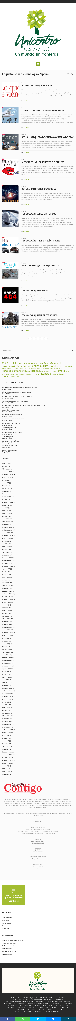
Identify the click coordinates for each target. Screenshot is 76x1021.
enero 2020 (5, 655)
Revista (60, 370)
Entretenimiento (7, 917)
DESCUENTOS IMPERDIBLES (23, 1011)
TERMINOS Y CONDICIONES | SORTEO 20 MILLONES (18, 397)
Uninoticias (26, 101)
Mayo (32, 368)
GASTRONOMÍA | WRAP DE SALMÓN (13, 419)
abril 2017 (5, 744)
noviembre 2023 (7, 530)
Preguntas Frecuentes (9, 943)
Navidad (56, 368)
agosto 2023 (6, 538)
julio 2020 (5, 638)
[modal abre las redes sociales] (68, 1019)
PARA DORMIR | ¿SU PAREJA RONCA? (40, 265)
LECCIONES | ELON (7, 437)
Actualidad (12, 363)
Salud (67, 371)
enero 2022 (5, 588)
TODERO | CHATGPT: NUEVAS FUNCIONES (42, 110)
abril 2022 (5, 580)
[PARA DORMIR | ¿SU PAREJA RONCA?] (10, 270)
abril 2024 (5, 516)
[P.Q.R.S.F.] (13, 895)
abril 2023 (5, 549)
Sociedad (12, 374)
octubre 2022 (6, 563)
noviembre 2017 (7, 724)
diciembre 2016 (7, 752)
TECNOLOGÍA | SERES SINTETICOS (38, 214)
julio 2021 (5, 605)
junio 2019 (5, 674)
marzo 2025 (6, 488)
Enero (65, 366)
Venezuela (16, 376)
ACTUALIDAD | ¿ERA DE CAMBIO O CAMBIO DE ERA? (47, 137)
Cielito (62, 1007)
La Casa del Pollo (43, 1007)
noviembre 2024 (7, 497)
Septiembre (5, 374)
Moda (42, 368)
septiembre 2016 (7, 760)
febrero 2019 (6, 683)
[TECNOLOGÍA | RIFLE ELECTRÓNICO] (10, 320)
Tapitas (54, 1007)
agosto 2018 (6, 699)
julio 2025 (5, 480)
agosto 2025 (6, 477)
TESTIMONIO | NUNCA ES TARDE (12, 432)
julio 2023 (5, 541)
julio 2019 (5, 671)
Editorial (60, 366)
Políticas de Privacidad (9, 946)
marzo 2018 (6, 713)
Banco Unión (10, 1007)
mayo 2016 (5, 771)
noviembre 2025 (7, 472)
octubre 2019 (6, 663)
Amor (26, 363)
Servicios (5, 926)
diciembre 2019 (7, 658)
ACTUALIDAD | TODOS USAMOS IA (38, 189)
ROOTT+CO (59, 1009)
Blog (44, 1005)
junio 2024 (5, 511)
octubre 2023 (6, 533)
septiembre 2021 (7, 599)
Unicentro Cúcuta (57, 374)
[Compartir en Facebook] (7, 1019)
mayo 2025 (5, 483)
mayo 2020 (5, 644)
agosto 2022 (6, 569)
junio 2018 (5, 705)
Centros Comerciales (9, 366)
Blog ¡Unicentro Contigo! (20, 999)
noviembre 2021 (7, 594)
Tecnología (21, 374)
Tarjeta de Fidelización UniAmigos (38, 1003)
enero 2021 (5, 621)
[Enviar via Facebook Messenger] (53, 1019)
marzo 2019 (6, 680)
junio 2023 (5, 544)
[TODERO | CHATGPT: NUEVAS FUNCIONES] (10, 115)
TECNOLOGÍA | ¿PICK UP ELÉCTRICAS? (40, 240)
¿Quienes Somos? (7, 948)
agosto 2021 (6, 602)
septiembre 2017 (7, 730)
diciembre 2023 (7, 527)
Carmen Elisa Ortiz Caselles (35, 363)
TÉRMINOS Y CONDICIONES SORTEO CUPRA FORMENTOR (19, 388)
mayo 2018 (5, 707)
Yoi (28, 1009)
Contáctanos (59, 999)
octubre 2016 (6, 757)
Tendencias (29, 374)
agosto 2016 (6, 763)
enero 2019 (5, 685)
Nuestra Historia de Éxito (48, 997)
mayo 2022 (5, 577)
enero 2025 (5, 491)
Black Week (38, 1011)
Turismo (35, 374)
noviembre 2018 (7, 691)
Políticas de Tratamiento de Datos (12, 940)
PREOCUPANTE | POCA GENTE (11, 423)
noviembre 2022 (7, 560)
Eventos (70, 366)
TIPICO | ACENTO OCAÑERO (10, 441)
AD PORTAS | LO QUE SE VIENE (36, 85)
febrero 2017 (6, 746)
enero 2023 (5, 555)
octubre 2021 (6, 597)
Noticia (27, 371)
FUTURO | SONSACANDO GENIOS (12, 414)
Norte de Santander (13, 370)
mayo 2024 (5, 513)
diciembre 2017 (7, 721)
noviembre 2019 (7, 660)
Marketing (27, 368)
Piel (62, 1011)
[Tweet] (38, 1019)
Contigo (35, 366)
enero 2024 (5, 524)
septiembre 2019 (7, 666)
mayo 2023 (5, 547)
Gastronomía (12, 368)
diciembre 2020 (7, 624)
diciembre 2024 (7, 494)
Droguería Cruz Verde (52, 1011)
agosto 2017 (6, 732)
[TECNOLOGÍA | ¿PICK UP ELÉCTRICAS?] (10, 245)
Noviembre (42, 371)
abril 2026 (5, 466)
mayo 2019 (5, 677)
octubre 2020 (6, 630)
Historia (19, 368)
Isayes (34, 1009)
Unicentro (43, 373)
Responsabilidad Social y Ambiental (59, 1001)
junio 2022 (5, 574)
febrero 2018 (6, 716)
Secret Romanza (18, 1009)
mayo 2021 (5, 610)
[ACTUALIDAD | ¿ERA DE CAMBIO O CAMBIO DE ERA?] (10, 142)
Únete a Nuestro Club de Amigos (41, 999)
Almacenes (5, 920)
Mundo (51, 368)
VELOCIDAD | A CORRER (9, 428)
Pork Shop (31, 1007)
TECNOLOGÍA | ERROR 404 (34, 290)
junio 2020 (5, 641)
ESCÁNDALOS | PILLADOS (9, 446)
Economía (52, 366)
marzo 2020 (6, 649)
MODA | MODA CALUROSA (9, 450)
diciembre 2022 (7, 558)
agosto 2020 (6, 635)
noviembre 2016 (7, 755)
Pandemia (53, 371)
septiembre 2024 (7, 502)
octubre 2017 (6, 727)
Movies (50, 1009)
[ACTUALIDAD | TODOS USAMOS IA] (10, 193)
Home (65, 74)
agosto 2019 (6, 669)
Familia (4, 368)
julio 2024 (5, 508)
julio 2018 (5, 702)
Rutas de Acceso (7, 954)
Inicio (12, 997)
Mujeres (47, 368)
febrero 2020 (6, 652)
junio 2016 (5, 769)
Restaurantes (6, 923)
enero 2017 (5, 749)
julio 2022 (5, 572)
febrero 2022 (6, 585)
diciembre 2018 (7, 688)
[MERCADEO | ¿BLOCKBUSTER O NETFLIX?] (10, 167)
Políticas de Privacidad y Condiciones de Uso (19, 1001)
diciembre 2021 (7, 591)
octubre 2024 (6, 499)
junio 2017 (5, 738)
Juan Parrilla (21, 1007)
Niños (60, 368)
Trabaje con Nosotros (9, 951)
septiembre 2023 (7, 535)
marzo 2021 (6, 616)
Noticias (35, 371)
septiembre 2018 (7, 696)
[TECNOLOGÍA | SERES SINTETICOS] (10, 218)
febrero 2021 (6, 619)
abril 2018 (5, 710)
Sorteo (16, 374)
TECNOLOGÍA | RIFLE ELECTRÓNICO (39, 315)
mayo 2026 (5, 463)
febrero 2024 (6, 522)
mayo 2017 (5, 741)
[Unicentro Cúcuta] (38, 32)
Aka (68, 1007)
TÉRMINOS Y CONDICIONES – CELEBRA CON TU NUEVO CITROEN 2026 (23, 405)
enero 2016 (5, 774)
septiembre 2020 (7, 633)
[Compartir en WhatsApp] (22, 1019)
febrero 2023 (6, 552)
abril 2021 (5, 613)
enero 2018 (5, 719)
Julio (23, 368)
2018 (4, 363)
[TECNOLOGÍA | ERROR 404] (10, 295)
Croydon (42, 1009)
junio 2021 (5, 608)
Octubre (48, 371)
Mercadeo (37, 368)
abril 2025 (5, 486)
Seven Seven (64, 1005)
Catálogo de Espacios (30, 997)
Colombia (21, 366)
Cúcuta (44, 365)
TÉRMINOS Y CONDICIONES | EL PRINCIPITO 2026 (17, 392)
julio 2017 (5, 735)
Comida (28, 366)
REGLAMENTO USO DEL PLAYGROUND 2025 (15, 401)
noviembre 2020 (7, 627)
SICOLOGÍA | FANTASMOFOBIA (11, 410)
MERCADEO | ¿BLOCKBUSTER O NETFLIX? (42, 162)
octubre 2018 (6, 694)
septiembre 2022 (7, 566)
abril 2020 (5, 646)
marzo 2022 (6, 583)
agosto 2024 (6, 505)
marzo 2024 (6, 519)
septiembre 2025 (7, 474)
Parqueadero (6, 929)
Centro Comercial (52, 363)
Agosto (21, 363)
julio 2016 (5, 766)
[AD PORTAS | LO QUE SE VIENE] (10, 90)
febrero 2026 (6, 469)
